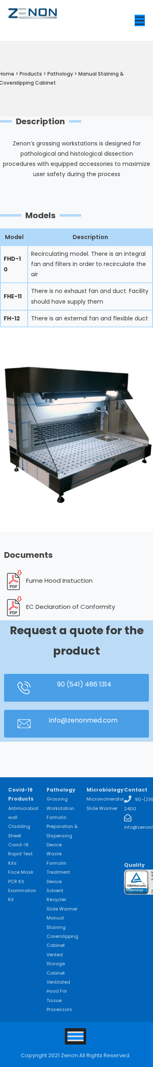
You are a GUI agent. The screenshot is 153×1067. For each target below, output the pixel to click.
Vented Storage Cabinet (56, 963)
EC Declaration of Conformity (70, 606)
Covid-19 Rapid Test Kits (20, 853)
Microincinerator (105, 799)
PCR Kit (16, 881)
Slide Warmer (62, 909)
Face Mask (20, 872)
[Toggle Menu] (75, 1036)
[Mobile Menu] (140, 20)
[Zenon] (32, 21)
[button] (76, 688)
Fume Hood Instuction (59, 580)
